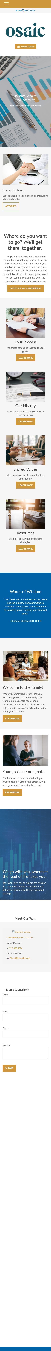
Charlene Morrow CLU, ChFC (20, 937)
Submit (9, 1068)
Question (7, 1044)
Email (5, 1011)
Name (5, 994)
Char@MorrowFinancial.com (21, 958)
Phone (6, 1028)
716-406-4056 (15, 948)
